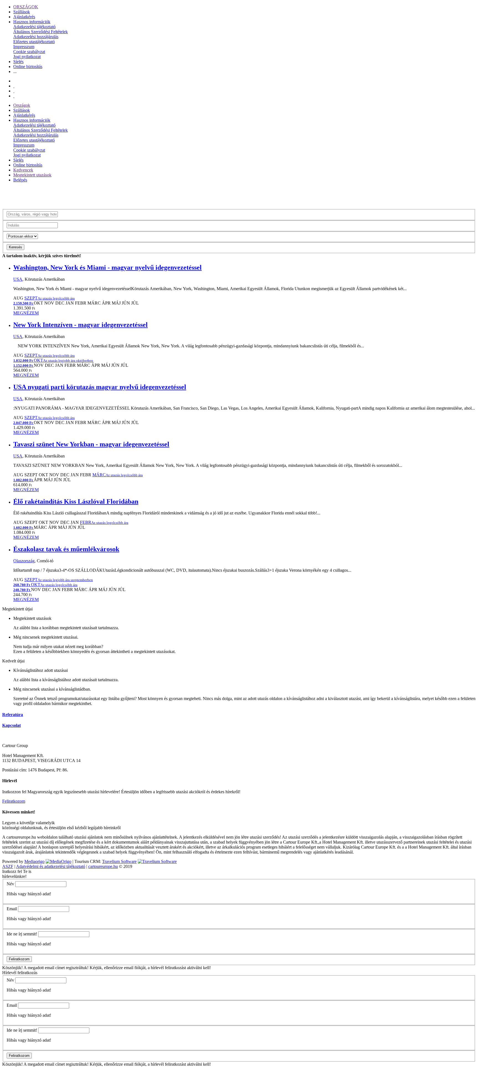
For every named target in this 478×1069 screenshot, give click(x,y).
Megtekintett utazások (32, 175)
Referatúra (12, 714)
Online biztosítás (27, 66)
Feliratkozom (13, 801)
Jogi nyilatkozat (27, 56)
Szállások (21, 11)
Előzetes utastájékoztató (34, 41)
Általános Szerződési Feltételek (40, 31)
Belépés (20, 180)
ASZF (7, 866)
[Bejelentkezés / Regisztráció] (13, 95)
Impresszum (23, 46)
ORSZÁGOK (25, 6)
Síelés (18, 61)
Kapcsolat (11, 725)
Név (10, 883)
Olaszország (24, 560)
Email (12, 908)
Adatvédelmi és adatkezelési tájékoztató (50, 866)
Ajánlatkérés (24, 16)
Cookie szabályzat (29, 51)
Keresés (15, 247)
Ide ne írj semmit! (22, 934)
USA (17, 279)
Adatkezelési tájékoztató (34, 26)
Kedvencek (23, 170)
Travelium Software (119, 861)
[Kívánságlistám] (13, 86)
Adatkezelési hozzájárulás (35, 36)
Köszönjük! (12, 967)
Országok (21, 105)
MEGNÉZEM (26, 313)
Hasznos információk (31, 21)
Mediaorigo (34, 861)
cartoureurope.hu (103, 866)
